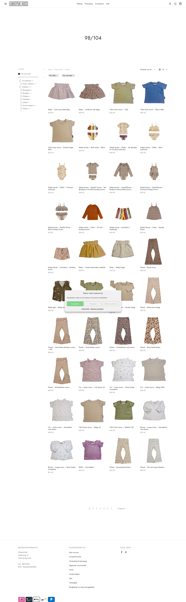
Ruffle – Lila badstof (86, 467)
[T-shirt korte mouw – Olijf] (123, 93)
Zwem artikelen (29, 84)
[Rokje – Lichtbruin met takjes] (92, 93)
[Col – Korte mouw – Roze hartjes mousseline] (123, 371)
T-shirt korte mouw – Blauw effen (152, 109)
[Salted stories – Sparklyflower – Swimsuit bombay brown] (154, 171)
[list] (166, 69)
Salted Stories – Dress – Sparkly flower (152, 228)
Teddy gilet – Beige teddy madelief (61, 307)
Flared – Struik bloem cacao (89, 347)
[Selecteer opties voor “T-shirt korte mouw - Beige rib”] (103, 400)
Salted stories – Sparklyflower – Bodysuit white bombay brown (121, 188)
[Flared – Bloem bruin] (154, 251)
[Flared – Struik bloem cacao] (92, 331)
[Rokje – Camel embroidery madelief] (92, 251)
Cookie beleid (85, 309)
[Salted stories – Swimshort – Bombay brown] (62, 251)
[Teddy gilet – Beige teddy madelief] (62, 291)
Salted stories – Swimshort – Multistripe (120, 228)
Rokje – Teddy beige (117, 267)
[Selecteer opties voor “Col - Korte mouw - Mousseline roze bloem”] (72, 400)
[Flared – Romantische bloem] (123, 450)
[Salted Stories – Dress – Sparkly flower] (154, 211)
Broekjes (27, 93)
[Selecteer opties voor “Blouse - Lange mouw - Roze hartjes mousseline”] (72, 440)
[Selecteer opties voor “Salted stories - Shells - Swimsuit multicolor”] (72, 160)
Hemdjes (27, 99)
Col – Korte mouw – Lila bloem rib (92, 387)
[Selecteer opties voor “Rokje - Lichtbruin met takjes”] (103, 83)
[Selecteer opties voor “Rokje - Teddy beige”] (134, 240)
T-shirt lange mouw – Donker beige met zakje (122, 308)
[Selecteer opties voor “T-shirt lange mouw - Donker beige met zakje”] (134, 280)
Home (50, 69)
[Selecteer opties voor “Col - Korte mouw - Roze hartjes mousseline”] (134, 360)
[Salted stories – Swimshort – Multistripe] (123, 211)
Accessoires (99, 3)
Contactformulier (75, 556)
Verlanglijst (73, 582)
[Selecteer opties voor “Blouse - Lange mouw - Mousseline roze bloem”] (164, 400)
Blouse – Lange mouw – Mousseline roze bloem (153, 428)
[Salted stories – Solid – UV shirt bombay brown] (92, 211)
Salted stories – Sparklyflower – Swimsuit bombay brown (152, 188)
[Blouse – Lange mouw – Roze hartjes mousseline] (62, 450)
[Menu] (5, 4)
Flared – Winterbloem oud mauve (122, 347)
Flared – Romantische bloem (120, 467)
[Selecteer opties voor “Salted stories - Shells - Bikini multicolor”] (164, 120)
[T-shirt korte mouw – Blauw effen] (154, 93)
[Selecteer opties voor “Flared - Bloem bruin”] (164, 240)
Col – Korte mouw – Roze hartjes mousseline (122, 388)
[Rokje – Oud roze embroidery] (62, 93)
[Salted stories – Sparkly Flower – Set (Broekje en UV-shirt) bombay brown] (92, 171)
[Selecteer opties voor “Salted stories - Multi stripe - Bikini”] (103, 120)
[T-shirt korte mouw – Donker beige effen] (62, 131)
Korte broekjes (29, 105)
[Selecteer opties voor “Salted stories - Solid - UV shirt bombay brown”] (103, 200)
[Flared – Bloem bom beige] (154, 291)
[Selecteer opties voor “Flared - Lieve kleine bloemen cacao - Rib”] (72, 320)
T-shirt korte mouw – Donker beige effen (60, 148)
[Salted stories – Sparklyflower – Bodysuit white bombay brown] (123, 171)
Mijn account (73, 552)
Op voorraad (25, 74)
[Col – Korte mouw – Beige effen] (154, 371)
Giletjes (26, 96)
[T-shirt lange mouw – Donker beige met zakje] (123, 291)
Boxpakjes (27, 90)
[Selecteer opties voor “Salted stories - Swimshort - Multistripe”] (134, 200)
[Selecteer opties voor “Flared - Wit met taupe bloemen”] (164, 440)
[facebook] (121, 552)
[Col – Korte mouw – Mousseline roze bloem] (62, 411)
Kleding (79, 3)
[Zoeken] (175, 3)
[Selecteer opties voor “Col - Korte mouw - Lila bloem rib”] (103, 360)
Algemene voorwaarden (96, 309)
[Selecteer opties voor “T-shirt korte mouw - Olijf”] (134, 83)
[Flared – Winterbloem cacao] (62, 371)
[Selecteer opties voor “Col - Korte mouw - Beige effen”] (164, 360)
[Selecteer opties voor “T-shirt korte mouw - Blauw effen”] (164, 83)
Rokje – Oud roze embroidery (59, 109)
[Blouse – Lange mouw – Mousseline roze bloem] (154, 411)
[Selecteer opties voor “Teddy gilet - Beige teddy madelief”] (72, 280)
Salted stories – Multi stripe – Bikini (92, 147)
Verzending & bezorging (78, 561)
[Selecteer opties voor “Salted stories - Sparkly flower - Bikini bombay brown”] (72, 200)
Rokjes (26, 108)
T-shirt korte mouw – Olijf (119, 109)
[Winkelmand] (180, 3)
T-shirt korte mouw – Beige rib (90, 427)
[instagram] (125, 552)
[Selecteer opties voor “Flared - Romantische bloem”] (134, 440)
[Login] (170, 3)
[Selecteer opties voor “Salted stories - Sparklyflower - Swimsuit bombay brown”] (164, 160)
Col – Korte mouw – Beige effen (152, 387)
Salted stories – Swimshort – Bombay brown (61, 268)
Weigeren (93, 304)
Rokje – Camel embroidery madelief (92, 267)
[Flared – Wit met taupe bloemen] (154, 450)
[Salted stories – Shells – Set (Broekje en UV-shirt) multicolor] (123, 131)
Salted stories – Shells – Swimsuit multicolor (60, 188)
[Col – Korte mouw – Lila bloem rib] (92, 371)
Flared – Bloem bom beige (150, 307)
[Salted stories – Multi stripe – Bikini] (92, 131)
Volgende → (122, 508)
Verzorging (89, 3)
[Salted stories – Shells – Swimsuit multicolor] (62, 171)
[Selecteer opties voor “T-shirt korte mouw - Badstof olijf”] (134, 400)
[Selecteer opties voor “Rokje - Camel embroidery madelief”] (103, 240)
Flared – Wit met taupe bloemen (152, 467)
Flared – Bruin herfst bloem (150, 347)
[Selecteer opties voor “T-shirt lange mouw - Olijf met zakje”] (103, 280)
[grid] (160, 69)
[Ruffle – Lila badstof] (92, 450)
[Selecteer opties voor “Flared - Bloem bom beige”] (164, 280)
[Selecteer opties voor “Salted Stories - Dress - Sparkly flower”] (164, 200)
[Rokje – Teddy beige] (123, 251)
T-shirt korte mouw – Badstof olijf (122, 427)
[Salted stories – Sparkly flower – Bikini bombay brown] (62, 211)
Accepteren (75, 304)
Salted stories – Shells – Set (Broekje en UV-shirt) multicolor (123, 148)
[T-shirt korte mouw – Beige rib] (92, 411)
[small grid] (163, 69)
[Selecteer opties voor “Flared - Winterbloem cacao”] (72, 360)
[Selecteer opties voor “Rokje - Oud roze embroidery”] (72, 83)
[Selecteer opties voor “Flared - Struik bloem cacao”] (103, 320)
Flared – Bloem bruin (148, 267)
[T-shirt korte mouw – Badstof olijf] (123, 411)
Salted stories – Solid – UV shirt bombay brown (91, 228)
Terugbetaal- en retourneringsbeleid (81, 587)
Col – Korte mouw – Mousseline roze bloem (60, 428)
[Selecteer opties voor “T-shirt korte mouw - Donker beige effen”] (72, 120)
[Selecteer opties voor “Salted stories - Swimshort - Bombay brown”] (72, 240)
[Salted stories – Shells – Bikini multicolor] (154, 131)
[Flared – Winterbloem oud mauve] (123, 331)
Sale (107, 3)
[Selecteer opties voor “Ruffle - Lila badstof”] (103, 440)
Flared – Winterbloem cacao (58, 387)
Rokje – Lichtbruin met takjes (89, 109)
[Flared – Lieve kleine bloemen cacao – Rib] (62, 331)
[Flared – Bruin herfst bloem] (154, 331)
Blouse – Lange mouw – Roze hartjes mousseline (61, 468)
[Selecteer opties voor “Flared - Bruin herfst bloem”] (164, 320)
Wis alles (52, 75)
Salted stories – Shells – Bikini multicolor (151, 148)
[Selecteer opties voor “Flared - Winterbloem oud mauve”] (134, 320)
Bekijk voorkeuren (111, 304)
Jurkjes (26, 102)
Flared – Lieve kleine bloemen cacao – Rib (61, 348)
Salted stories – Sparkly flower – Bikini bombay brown (60, 228)
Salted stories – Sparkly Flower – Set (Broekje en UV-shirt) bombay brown (92, 188)
